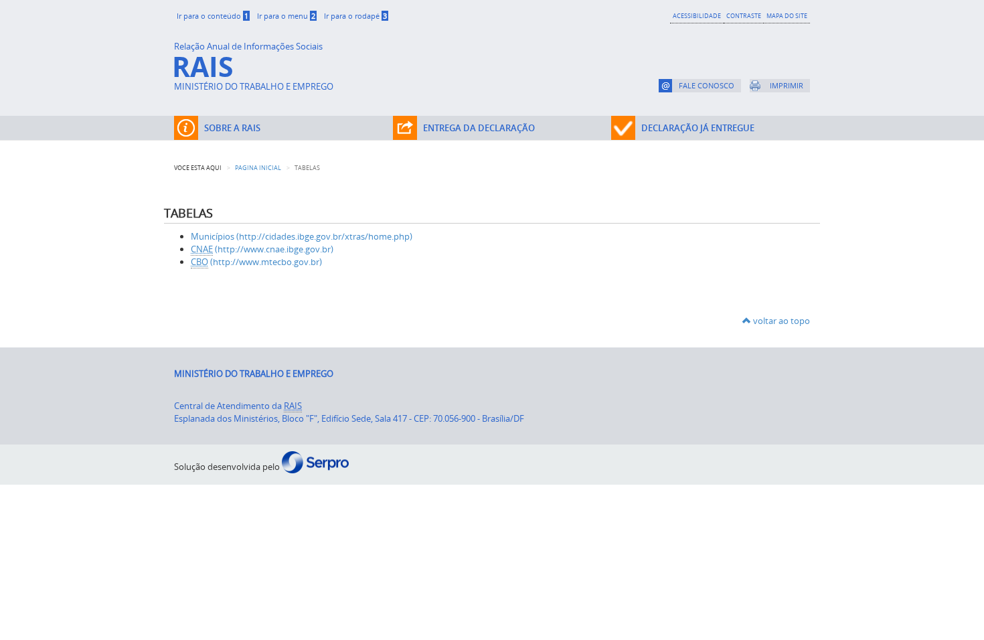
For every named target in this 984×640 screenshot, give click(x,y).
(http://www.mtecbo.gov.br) (256, 262)
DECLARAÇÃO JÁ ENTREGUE (697, 128)
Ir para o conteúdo (212, 16)
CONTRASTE (743, 15)
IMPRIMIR (786, 85)
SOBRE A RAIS (232, 128)
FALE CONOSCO (706, 85)
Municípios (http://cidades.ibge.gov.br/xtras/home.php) (301, 236)
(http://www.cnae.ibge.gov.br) (262, 249)
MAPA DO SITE (786, 15)
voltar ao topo (780, 321)
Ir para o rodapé (355, 16)
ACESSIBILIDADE (697, 15)
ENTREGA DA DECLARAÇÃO (479, 128)
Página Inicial (258, 167)
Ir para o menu (286, 16)
